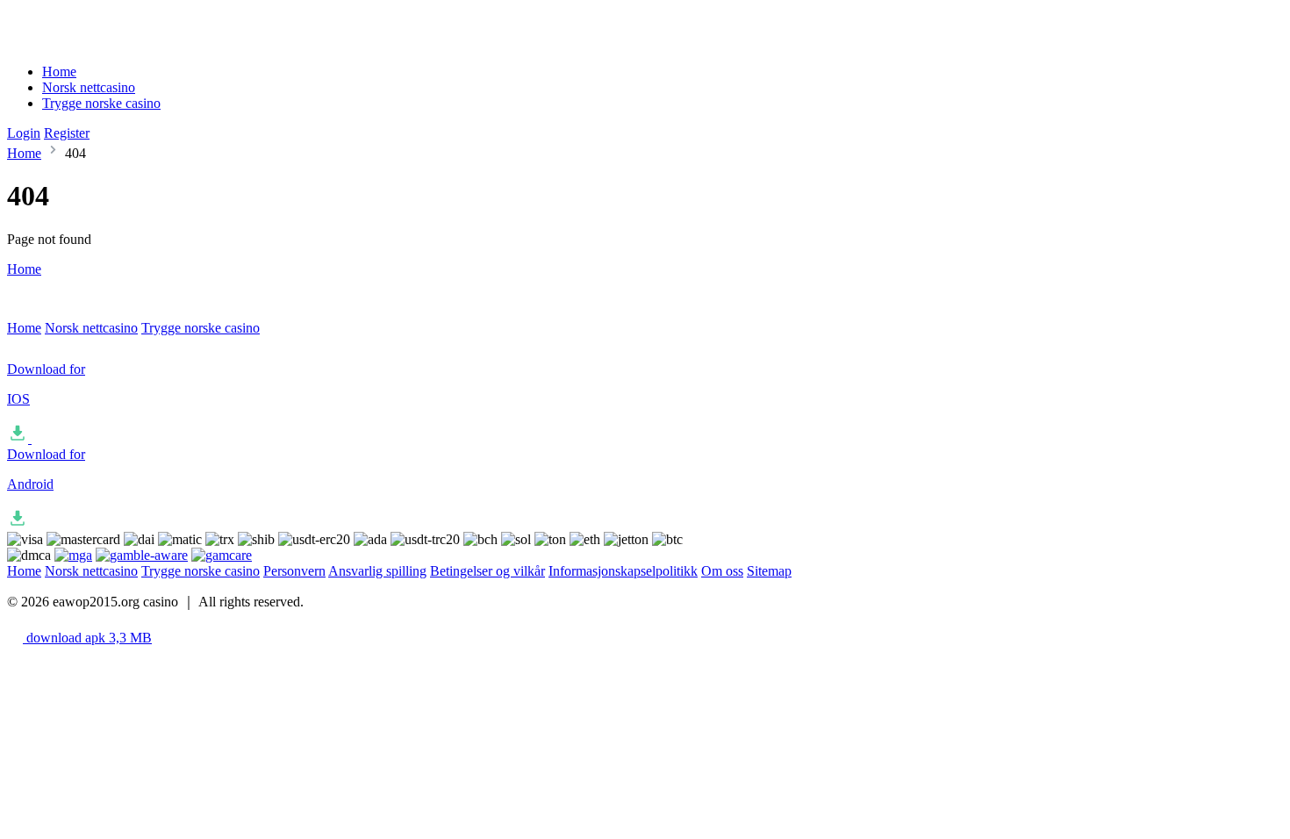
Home (59, 71)
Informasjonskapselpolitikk (623, 570)
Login (23, 132)
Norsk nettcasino (88, 87)
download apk (87, 637)
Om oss (722, 570)
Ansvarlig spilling (377, 570)
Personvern (294, 570)
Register (67, 132)
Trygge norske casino (101, 103)
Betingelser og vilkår (487, 570)
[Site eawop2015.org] (80, 41)
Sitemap (769, 570)
